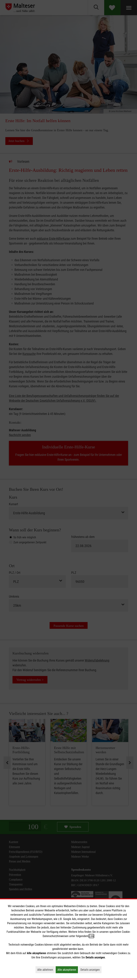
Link (91, 936)
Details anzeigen (91, 969)
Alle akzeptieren (67, 969)
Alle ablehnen (46, 969)
